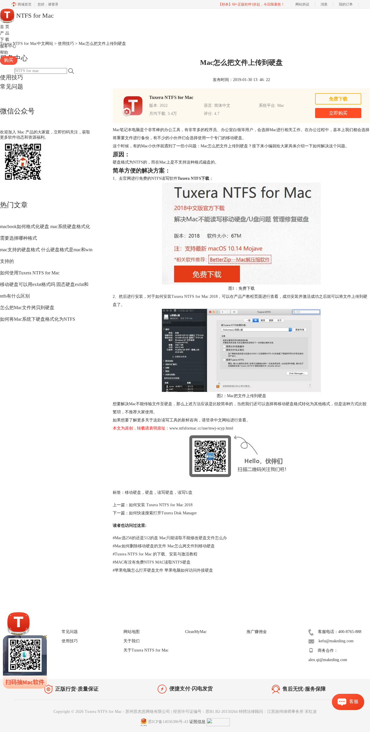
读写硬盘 (165, 492)
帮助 (4, 52)
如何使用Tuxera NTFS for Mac (30, 272)
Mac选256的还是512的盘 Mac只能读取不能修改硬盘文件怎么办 (170, 538)
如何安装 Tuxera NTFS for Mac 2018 (161, 505)
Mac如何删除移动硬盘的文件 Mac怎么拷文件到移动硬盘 (164, 546)
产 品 (4, 33)
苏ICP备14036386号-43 (168, 722)
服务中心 (8, 46)
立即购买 (338, 113)
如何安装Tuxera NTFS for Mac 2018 (186, 296)
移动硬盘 (133, 492)
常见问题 (11, 86)
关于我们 (131, 641)
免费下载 (338, 98)
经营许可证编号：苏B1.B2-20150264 (205, 711)
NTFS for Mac (34, 15)
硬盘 (149, 492)
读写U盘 (185, 492)
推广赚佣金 (257, 632)
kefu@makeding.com (336, 641)
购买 (8, 60)
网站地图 (131, 632)
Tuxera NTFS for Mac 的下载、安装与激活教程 (155, 554)
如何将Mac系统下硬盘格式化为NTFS (37, 319)
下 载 (4, 39)
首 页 (4, 27)
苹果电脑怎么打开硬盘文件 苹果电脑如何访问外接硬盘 (163, 570)
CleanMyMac (196, 632)
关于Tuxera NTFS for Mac (146, 650)
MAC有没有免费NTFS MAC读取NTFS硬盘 (151, 562)
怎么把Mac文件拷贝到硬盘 (27, 307)
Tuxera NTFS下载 (193, 178)
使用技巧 (11, 77)
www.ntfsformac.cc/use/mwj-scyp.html (201, 428)
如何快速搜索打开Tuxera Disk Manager (163, 513)
